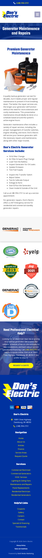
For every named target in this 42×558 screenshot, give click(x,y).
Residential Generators (21, 495)
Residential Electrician (21, 491)
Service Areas (21, 452)
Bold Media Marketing (26, 553)
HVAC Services (21, 477)
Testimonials (21, 527)
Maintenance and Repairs (21, 484)
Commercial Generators (21, 473)
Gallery (21, 512)
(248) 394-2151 (31, 349)
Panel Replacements (21, 488)
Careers (21, 516)
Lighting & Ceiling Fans (21, 480)
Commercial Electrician (21, 470)
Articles (21, 445)
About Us (21, 442)
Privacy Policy (21, 545)
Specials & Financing (21, 523)
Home (21, 438)
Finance (21, 449)
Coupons (21, 509)
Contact (21, 519)
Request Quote (21, 456)
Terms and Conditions (21, 549)
